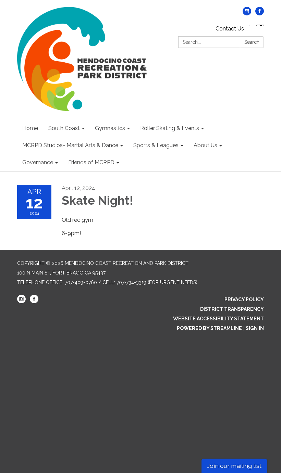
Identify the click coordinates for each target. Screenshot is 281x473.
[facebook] (259, 13)
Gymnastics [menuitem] (110, 128)
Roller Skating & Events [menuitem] (169, 128)
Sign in (255, 328)
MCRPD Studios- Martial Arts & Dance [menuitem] (70, 145)
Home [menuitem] (30, 128)
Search (251, 42)
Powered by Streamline (209, 328)
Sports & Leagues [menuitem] (156, 145)
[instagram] (247, 13)
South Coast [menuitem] (64, 128)
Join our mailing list (234, 465)
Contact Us (230, 28)
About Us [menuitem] (205, 145)
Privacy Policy (244, 299)
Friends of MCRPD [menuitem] (91, 162)
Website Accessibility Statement (218, 318)
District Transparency (232, 309)
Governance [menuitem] (37, 162)
